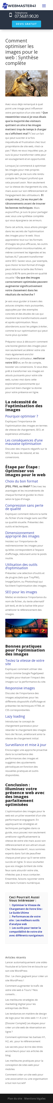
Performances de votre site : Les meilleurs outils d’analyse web (24, 920)
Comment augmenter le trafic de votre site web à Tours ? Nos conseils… (24, 990)
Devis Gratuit (26, 24)
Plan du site (15, 1098)
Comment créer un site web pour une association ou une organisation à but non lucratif (26, 1079)
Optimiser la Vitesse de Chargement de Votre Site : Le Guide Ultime (26, 908)
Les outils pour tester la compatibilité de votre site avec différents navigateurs (26, 931)
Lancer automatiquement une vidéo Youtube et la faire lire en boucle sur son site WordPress (26, 966)
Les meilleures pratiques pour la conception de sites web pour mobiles (24, 1065)
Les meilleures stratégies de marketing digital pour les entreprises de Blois (21, 1004)
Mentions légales (34, 1098)
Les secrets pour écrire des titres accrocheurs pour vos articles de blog (24, 1051)
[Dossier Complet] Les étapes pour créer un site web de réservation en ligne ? (25, 1027)
